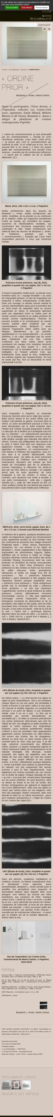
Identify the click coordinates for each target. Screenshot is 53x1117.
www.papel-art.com (25, 1051)
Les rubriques (14, 69)
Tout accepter (12, 7)
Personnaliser (42, 7)
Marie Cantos (42, 95)
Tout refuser (27, 7)
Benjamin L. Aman (25, 95)
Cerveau (23, 69)
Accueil (4, 69)
